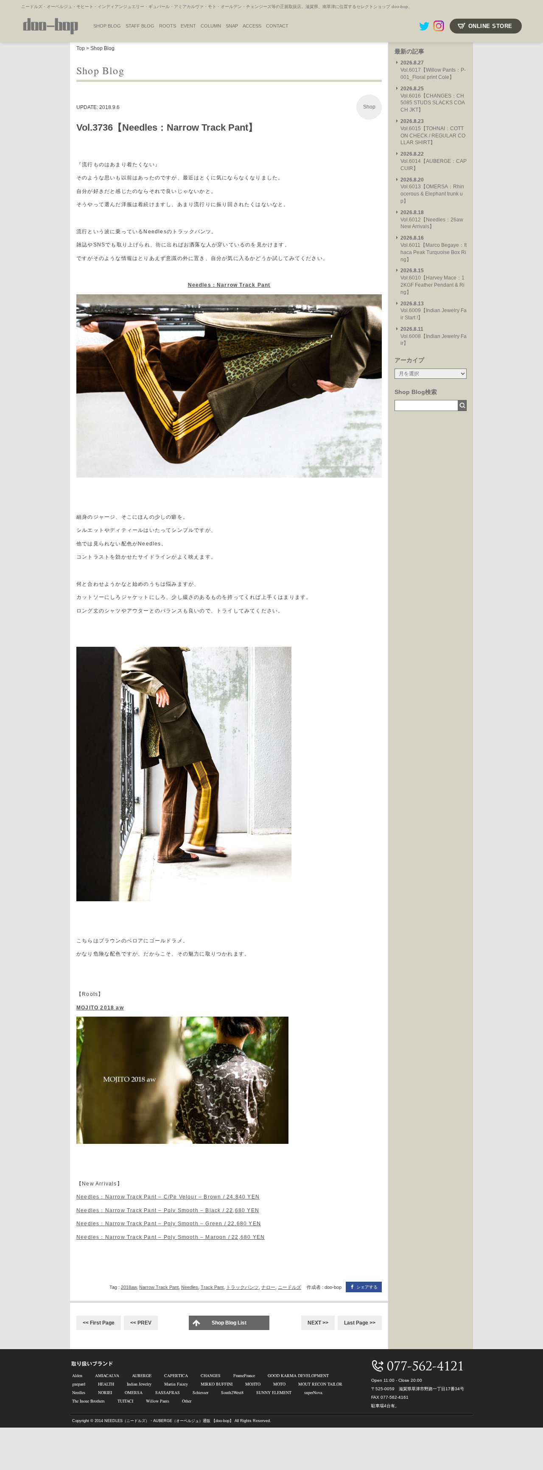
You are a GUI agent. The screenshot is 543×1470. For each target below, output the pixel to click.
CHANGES (211, 1375)
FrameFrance (244, 1375)
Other (186, 1401)
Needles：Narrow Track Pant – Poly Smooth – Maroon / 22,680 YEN (170, 1237)
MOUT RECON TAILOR (320, 1384)
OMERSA (134, 1392)
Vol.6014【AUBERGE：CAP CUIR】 (433, 161)
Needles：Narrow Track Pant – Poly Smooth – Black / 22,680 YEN (167, 1210)
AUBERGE (141, 1375)
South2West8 (232, 1392)
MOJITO (252, 1384)
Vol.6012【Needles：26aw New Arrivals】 (431, 220)
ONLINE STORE (490, 26)
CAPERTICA (176, 1375)
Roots (167, 25)
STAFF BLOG (140, 25)
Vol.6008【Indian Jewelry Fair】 (433, 336)
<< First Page (99, 1323)
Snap (232, 25)
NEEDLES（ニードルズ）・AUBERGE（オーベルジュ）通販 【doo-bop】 (168, 1421)
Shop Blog (102, 48)
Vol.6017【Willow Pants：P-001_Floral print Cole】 (433, 70)
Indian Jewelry (139, 1384)
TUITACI (125, 1401)
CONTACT (277, 25)
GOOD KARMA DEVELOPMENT (298, 1375)
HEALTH (106, 1384)
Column (211, 25)
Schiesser (200, 1392)
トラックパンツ (242, 1287)
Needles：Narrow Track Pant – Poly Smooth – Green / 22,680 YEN (168, 1224)
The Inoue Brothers (88, 1401)
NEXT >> (318, 1323)
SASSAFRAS (167, 1392)
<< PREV (140, 1323)
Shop (369, 107)
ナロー (268, 1287)
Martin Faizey (176, 1384)
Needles (189, 1287)
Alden (77, 1375)
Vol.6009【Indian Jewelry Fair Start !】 (433, 311)
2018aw (129, 1287)
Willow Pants (157, 1401)
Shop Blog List (229, 1323)
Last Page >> (359, 1323)
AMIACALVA (107, 1375)
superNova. (313, 1392)
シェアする (367, 1287)
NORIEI (105, 1392)
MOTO (279, 1384)
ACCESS (252, 25)
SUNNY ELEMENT (273, 1392)
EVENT (188, 25)
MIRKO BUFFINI (216, 1384)
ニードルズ (289, 1287)
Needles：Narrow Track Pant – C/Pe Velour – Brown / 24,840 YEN (168, 1197)
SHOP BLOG (107, 25)
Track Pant (212, 1287)
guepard (78, 1384)
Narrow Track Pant (159, 1287)
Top (80, 48)
